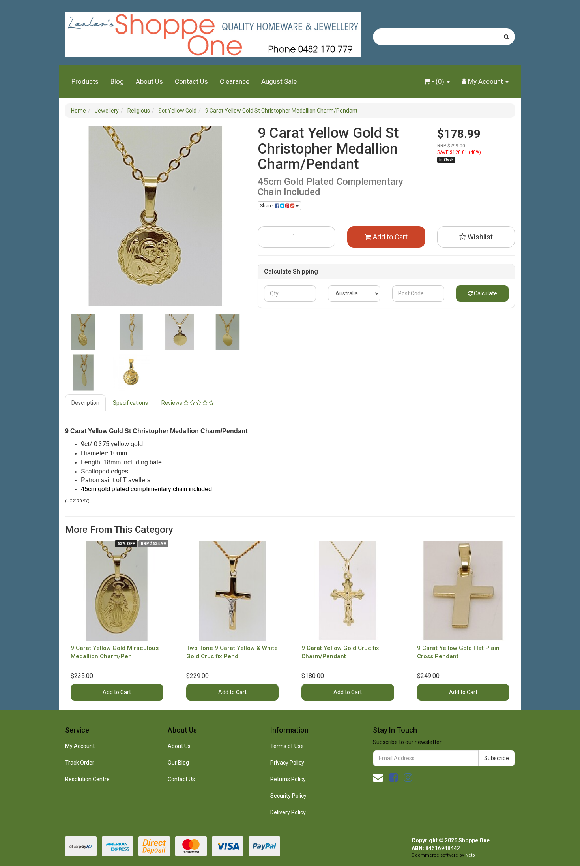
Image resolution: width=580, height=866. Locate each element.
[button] (476, 237)
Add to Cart (389, 237)
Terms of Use (287, 746)
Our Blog (178, 762)
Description (85, 403)
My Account (80, 746)
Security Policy (288, 796)
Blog (117, 81)
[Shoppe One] (213, 32)
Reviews (172, 403)
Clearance (234, 81)
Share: (267, 206)
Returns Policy (288, 779)
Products (85, 81)
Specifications (130, 403)
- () (438, 81)
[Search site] (506, 36)
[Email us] (378, 777)
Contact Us (191, 81)
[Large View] (83, 332)
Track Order (79, 762)
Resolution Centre (87, 779)
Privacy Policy (287, 762)
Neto (470, 855)
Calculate (485, 293)
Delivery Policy (288, 812)
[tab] (86, 402)
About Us (149, 81)
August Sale (279, 81)
